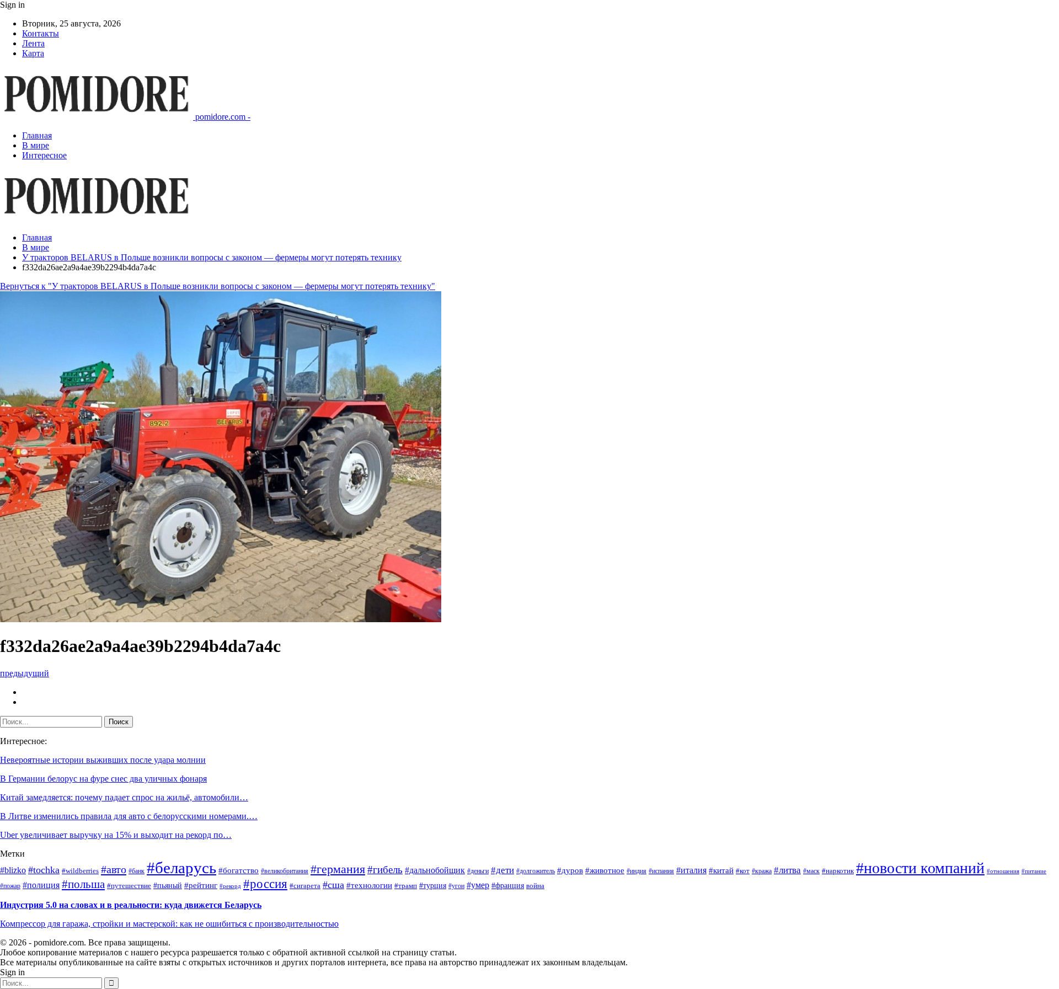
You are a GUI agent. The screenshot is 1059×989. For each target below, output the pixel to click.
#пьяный (167, 885)
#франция (507, 885)
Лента (33, 43)
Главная (37, 135)
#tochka (44, 869)
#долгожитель (535, 871)
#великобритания (284, 871)
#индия (636, 871)
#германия (338, 869)
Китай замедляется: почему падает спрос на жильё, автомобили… (124, 797)
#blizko (13, 870)
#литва (787, 870)
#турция (432, 885)
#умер (478, 885)
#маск (811, 871)
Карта (33, 53)
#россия (265, 884)
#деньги (478, 871)
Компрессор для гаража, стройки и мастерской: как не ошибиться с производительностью (169, 923)
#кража (762, 871)
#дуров (570, 870)
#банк (137, 871)
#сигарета (305, 886)
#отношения (1003, 871)
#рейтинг (200, 885)
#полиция (41, 885)
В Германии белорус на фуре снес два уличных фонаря (103, 778)
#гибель (385, 869)
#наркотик (838, 871)
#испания (661, 871)
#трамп (405, 886)
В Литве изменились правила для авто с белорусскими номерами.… (129, 816)
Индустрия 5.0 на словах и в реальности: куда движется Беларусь (130, 905)
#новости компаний (920, 867)
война (535, 885)
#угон (456, 886)
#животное (604, 870)
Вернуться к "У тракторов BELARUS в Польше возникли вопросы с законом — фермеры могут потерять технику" (217, 286)
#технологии (369, 885)
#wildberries (80, 871)
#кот (743, 871)
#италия (691, 870)
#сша (333, 884)
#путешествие (129, 885)
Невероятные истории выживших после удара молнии (103, 760)
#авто (113, 869)
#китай (721, 870)
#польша (83, 884)
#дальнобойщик (435, 870)
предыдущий (24, 673)
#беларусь (181, 867)
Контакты (40, 33)
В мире (35, 145)
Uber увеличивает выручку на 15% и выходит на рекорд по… (116, 835)
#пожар (10, 886)
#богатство (238, 870)
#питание (1033, 871)
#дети (502, 870)
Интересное (44, 155)
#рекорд (230, 886)
